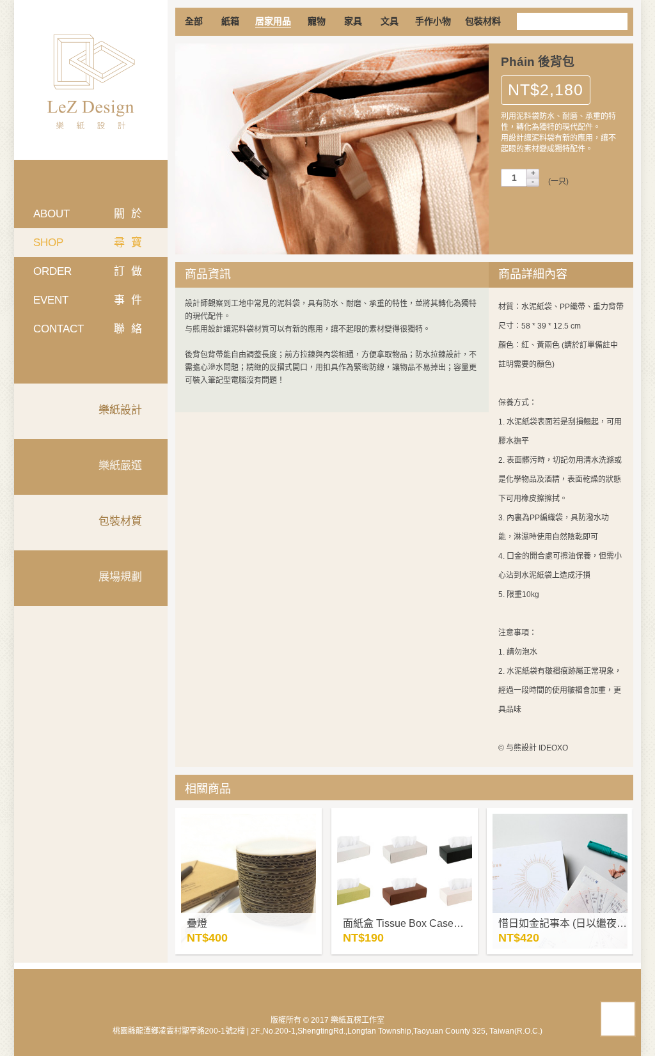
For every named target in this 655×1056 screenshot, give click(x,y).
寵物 (317, 21)
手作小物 (433, 21)
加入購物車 (561, 213)
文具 (390, 21)
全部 (194, 21)
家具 (353, 21)
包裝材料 (483, 21)
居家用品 (273, 21)
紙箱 (230, 21)
